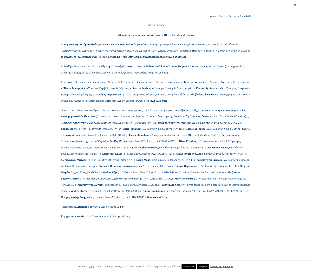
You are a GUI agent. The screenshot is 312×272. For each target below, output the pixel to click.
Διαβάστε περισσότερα (221, 266)
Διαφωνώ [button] (203, 267)
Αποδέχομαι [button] (188, 267)
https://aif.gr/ (117, 206)
